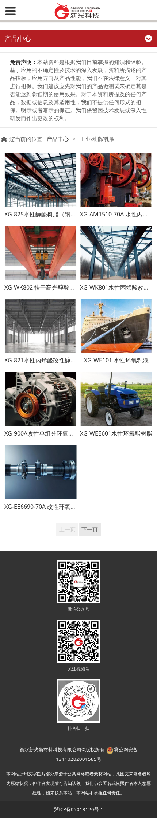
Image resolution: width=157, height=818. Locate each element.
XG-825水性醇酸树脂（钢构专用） (49, 214)
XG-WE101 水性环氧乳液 (116, 360)
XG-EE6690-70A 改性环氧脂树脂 (46, 507)
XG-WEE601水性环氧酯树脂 (116, 433)
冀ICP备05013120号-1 (78, 809)
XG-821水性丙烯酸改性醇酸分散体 (49, 360)
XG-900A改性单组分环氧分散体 (45, 433)
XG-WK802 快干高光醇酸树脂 (42, 287)
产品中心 (58, 138)
